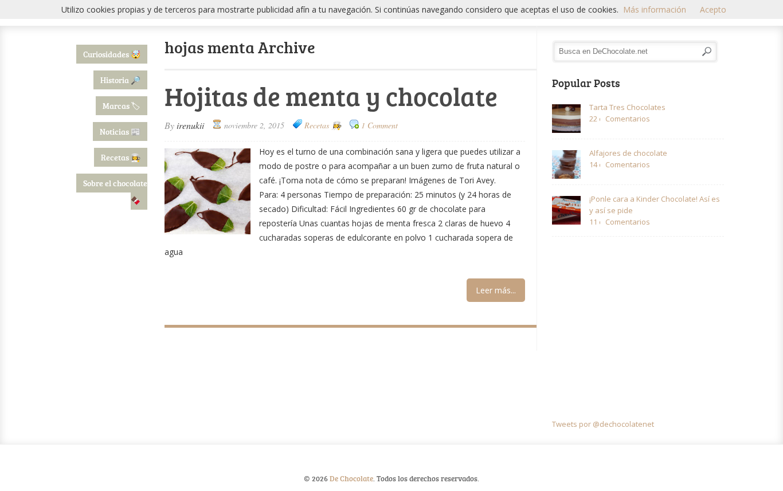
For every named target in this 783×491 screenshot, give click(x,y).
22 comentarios (594, 118)
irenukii (190, 125)
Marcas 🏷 (121, 105)
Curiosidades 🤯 (111, 54)
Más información (654, 9)
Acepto (713, 9)
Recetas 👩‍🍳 (120, 157)
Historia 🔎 (120, 79)
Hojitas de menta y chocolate (331, 95)
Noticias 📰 (120, 131)
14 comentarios (594, 164)
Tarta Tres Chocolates (627, 107)
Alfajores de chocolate (628, 153)
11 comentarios (594, 222)
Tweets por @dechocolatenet (603, 424)
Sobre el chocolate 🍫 (115, 192)
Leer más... (496, 290)
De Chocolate (351, 478)
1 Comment (379, 125)
